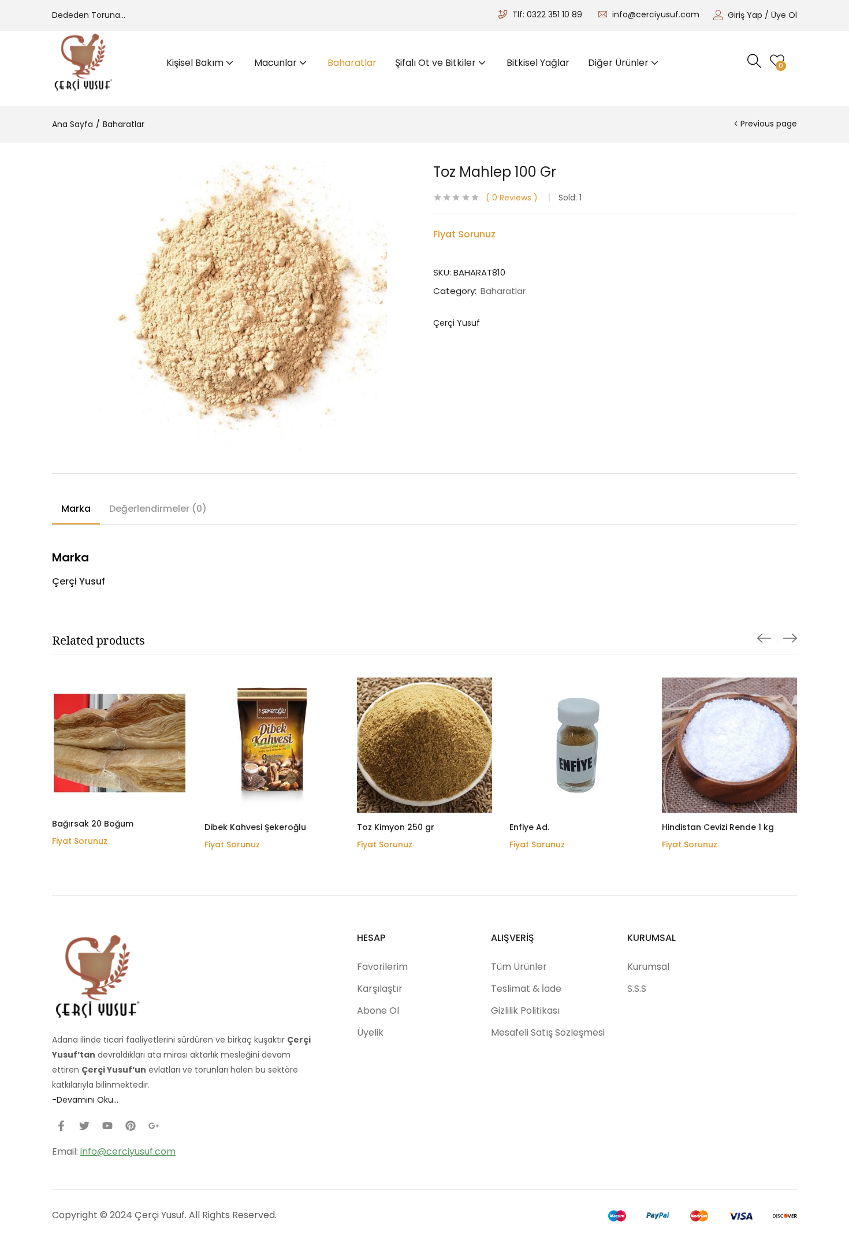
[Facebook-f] (61, 1126)
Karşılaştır (380, 988)
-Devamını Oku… (85, 1100)
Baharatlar (352, 62)
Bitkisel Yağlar (538, 62)
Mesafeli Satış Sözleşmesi (548, 1032)
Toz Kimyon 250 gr (395, 827)
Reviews (511, 197)
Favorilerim (382, 966)
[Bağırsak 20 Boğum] (119, 743)
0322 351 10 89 (554, 14)
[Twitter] (84, 1126)
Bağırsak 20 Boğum (92, 823)
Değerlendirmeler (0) (158, 508)
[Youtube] (107, 1126)
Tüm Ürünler (519, 966)
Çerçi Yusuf (456, 323)
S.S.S (636, 988)
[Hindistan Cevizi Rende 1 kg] (729, 745)
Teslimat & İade (526, 988)
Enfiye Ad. (529, 827)
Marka (76, 508)
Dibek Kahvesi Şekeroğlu (255, 827)
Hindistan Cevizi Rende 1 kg (718, 827)
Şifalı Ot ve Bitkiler (436, 62)
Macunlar (276, 62)
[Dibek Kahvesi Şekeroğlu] (272, 745)
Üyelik (370, 1032)
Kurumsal (648, 966)
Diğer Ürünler (619, 62)
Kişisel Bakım (196, 62)
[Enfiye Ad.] (577, 745)
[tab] (76, 510)
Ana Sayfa (72, 124)
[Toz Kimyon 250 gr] (424, 745)
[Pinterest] (130, 1126)
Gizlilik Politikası (525, 1010)
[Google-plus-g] (153, 1126)
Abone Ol (378, 1010)
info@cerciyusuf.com (655, 14)
